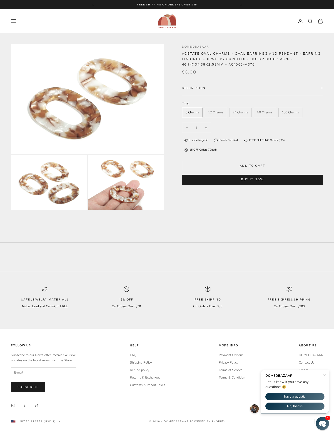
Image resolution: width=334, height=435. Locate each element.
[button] (322, 423)
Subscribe (28, 387)
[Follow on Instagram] (13, 405)
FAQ (133, 355)
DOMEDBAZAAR (311, 355)
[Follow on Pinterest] (25, 405)
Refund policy (139, 370)
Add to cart (252, 166)
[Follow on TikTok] (37, 405)
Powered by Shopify (207, 421)
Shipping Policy (141, 362)
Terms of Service (230, 370)
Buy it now (252, 179)
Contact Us (306, 362)
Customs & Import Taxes (147, 385)
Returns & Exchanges (145, 377)
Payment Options (231, 355)
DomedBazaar (195, 46)
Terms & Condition (232, 377)
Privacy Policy (228, 362)
